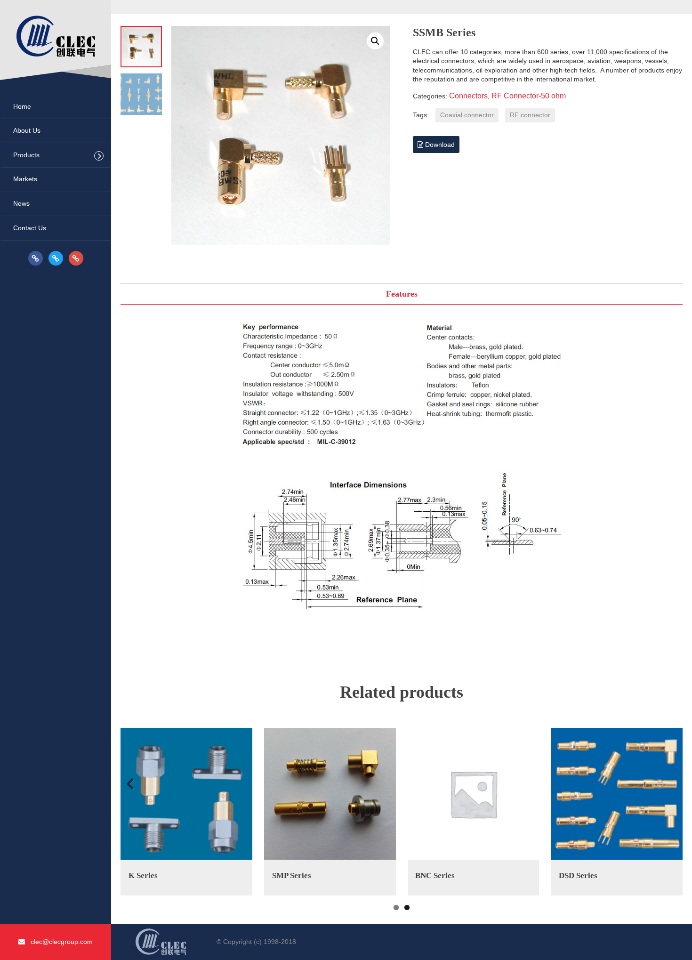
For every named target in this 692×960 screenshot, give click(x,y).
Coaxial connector (467, 115)
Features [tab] (402, 293)
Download (439, 144)
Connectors (468, 96)
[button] (375, 40)
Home (22, 106)
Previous (131, 784)
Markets (25, 179)
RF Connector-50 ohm (528, 96)
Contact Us (29, 228)
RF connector (530, 115)
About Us (26, 130)
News (21, 203)
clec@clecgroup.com (59, 941)
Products (26, 155)
